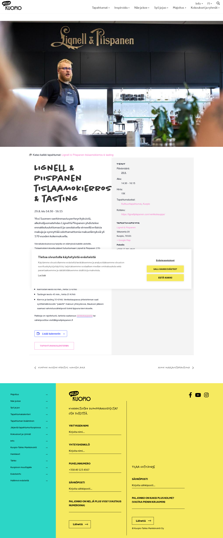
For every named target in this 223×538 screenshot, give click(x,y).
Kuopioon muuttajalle (21, 467)
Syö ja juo (15, 407)
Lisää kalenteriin (51, 333)
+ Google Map (124, 240)
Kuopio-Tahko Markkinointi (23, 447)
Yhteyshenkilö (79, 444)
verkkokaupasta (85, 315)
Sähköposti (77, 482)
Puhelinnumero (79, 463)
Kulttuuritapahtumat (131, 203)
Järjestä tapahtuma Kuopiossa (25, 427)
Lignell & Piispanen (126, 227)
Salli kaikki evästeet (165, 269)
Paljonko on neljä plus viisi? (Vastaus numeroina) (95, 503)
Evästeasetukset (165, 260)
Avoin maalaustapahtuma (174, 367)
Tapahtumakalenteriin (54, 346)
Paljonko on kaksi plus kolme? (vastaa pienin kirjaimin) (153, 499)
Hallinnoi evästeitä (19, 480)
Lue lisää (42, 275)
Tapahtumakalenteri (20, 414)
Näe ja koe (15, 401)
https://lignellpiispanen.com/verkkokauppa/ (143, 214)
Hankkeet (15, 454)
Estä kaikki (165, 277)
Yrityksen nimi (79, 425)
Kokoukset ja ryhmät (20, 434)
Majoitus (14, 394)
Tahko (13, 460)
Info (198, 3)
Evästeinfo (15, 474)
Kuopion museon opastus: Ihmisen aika (61, 367)
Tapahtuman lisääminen (22, 421)
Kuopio (146, 203)
